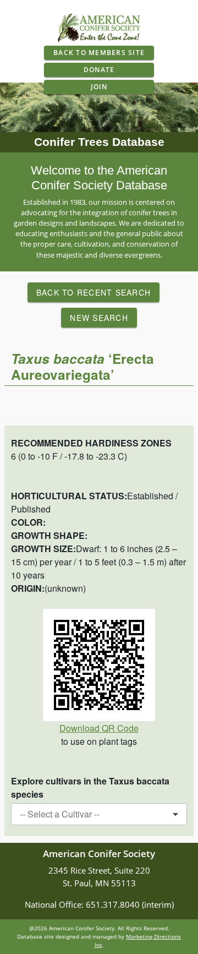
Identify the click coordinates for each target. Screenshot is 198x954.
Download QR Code (99, 728)
